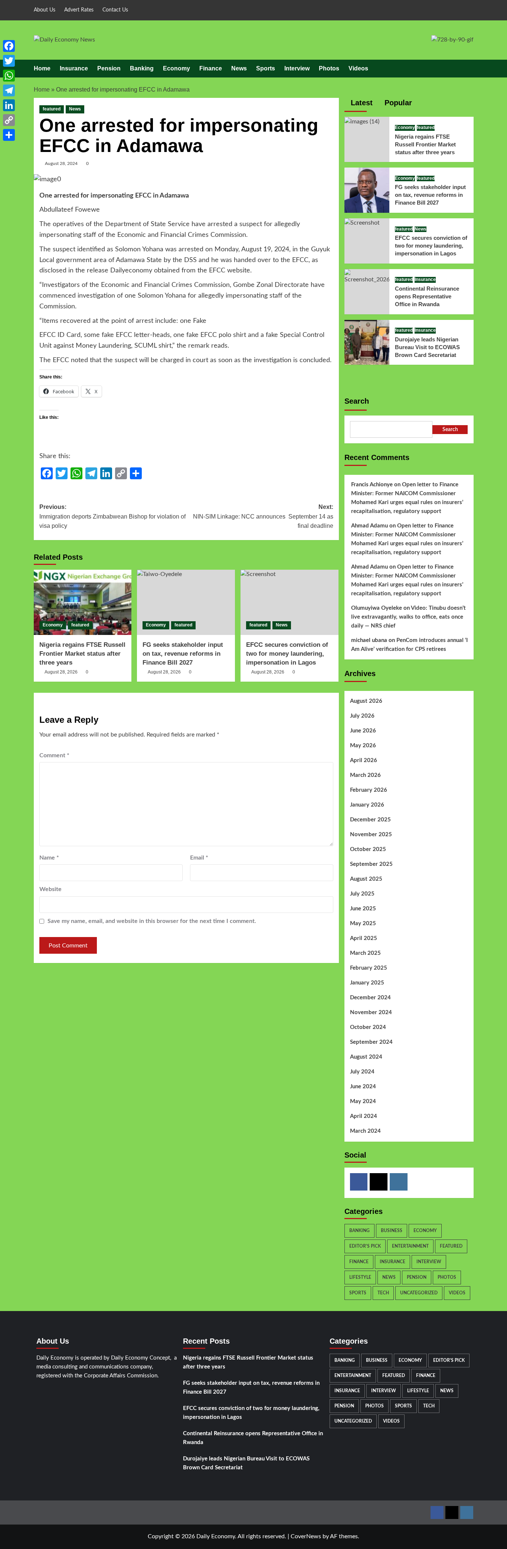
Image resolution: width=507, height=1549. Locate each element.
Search (356, 401)
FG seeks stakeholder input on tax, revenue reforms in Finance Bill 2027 (183, 653)
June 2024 (363, 1086)
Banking (142, 68)
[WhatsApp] (8, 75)
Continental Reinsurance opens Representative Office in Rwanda (427, 296)
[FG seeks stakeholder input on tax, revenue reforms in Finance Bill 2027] (186, 602)
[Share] (8, 135)
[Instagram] (399, 1182)
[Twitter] (378, 1182)
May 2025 (363, 923)
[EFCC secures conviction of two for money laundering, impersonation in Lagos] (289, 602)
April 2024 (363, 1116)
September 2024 (371, 1042)
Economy (176, 68)
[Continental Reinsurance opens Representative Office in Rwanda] (367, 276)
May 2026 (363, 745)
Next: (263, 516)
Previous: (112, 516)
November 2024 (371, 1012)
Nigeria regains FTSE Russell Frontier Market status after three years (82, 653)
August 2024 (366, 1057)
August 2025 (366, 879)
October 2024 (368, 1027)
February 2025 (368, 968)
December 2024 (370, 997)
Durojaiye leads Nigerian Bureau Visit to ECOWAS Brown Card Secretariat (427, 347)
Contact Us (115, 10)
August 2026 (366, 701)
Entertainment (410, 1246)
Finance (210, 68)
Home (42, 68)
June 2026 (363, 731)
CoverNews (306, 1536)
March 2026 (365, 775)
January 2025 (367, 983)
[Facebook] (359, 1182)
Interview (297, 68)
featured (51, 109)
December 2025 (370, 820)
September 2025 (371, 864)
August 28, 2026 (61, 672)
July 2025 (362, 894)
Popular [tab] (397, 103)
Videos (358, 68)
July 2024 (362, 1072)
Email (199, 858)
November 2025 (371, 834)
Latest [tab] (361, 103)
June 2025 (363, 908)
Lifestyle (360, 1277)
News (239, 68)
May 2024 (363, 1101)
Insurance (74, 68)
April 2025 (363, 938)
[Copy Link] (8, 120)
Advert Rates (79, 10)
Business (391, 1230)
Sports (265, 68)
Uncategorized (419, 1293)
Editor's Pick (365, 1246)
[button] (469, 68)
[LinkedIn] (8, 105)
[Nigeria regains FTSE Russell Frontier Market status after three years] (83, 602)
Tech (383, 1293)
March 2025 (365, 953)
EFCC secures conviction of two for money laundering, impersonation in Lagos (287, 653)
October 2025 (368, 849)
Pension (109, 68)
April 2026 (363, 760)
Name (49, 858)
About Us (44, 10)
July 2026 (362, 716)
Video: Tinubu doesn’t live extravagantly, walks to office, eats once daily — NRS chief (408, 617)
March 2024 (365, 1131)
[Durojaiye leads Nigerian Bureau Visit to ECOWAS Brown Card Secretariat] (367, 342)
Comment (54, 755)
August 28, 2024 (61, 163)
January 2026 (367, 805)
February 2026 (368, 790)
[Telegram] (8, 90)
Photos (329, 68)
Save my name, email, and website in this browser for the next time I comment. (152, 921)
